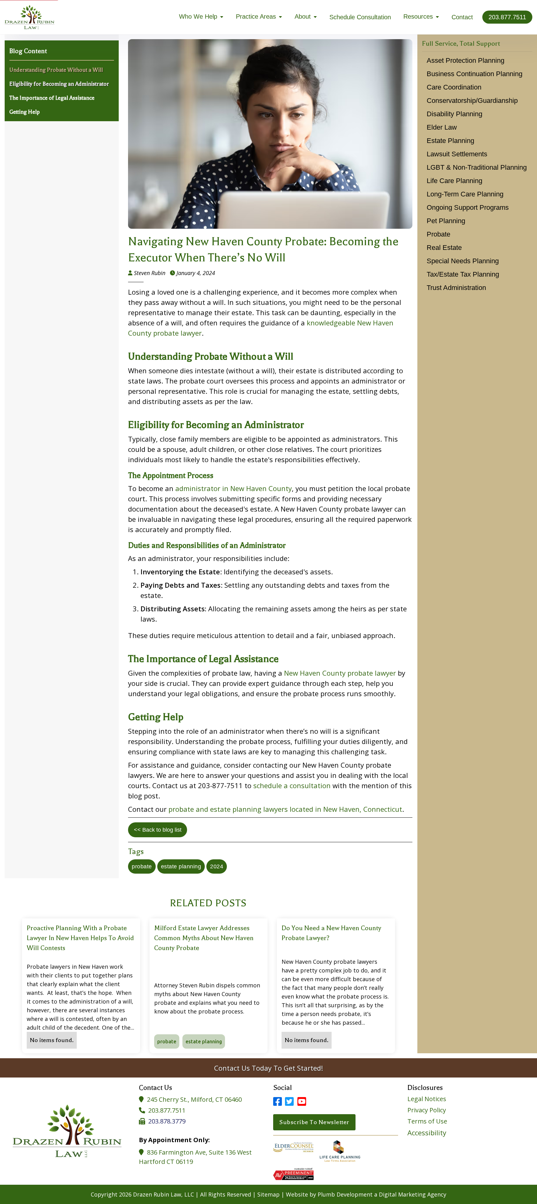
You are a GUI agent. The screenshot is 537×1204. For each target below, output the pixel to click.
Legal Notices (426, 1099)
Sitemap (268, 1194)
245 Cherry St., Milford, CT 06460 (194, 1099)
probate (142, 866)
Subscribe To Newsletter (314, 1122)
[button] (201, 17)
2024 (216, 866)
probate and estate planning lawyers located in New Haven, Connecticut (285, 809)
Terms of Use (427, 1121)
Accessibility (426, 1132)
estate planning (181, 866)
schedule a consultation (292, 785)
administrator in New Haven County (233, 488)
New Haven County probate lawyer (340, 673)
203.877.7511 (167, 1110)
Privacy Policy (426, 1110)
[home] (29, 17)
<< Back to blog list (157, 830)
